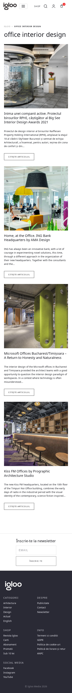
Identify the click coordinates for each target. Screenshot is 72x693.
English (7, 621)
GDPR (40, 640)
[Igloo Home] (10, 6)
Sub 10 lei (8, 653)
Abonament (9, 644)
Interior (7, 607)
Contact (41, 607)
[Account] (54, 6)
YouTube (8, 677)
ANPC (40, 653)
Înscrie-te (35, 561)
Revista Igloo (10, 635)
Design (7, 612)
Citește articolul (19, 156)
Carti (6, 640)
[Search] (46, 6)
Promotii (8, 648)
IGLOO (7, 26)
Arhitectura (9, 603)
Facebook (8, 668)
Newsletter (43, 612)
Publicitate (43, 603)
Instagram (9, 672)
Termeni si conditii (47, 635)
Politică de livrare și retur (51, 648)
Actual (6, 616)
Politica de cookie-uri (48, 644)
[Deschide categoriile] (23, 6)
